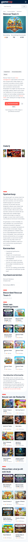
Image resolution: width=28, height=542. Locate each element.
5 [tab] (16, 158)
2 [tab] (10, 158)
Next (23, 153)
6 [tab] (18, 158)
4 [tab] (14, 158)
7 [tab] (20, 158)
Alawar (5, 74)
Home (4, 11)
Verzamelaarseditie (16, 71)
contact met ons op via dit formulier (12, 388)
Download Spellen (11, 11)
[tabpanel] (14, 153)
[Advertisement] (14, 55)
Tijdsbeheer (19, 11)
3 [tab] (12, 158)
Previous (5, 153)
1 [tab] (8, 158)
